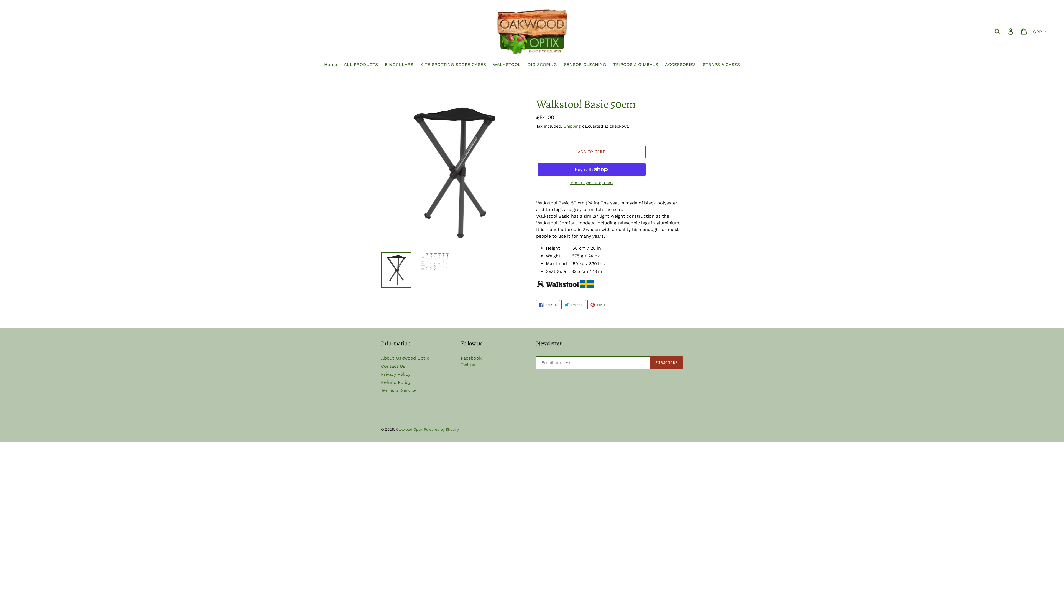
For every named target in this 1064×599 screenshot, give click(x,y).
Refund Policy (396, 382)
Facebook (471, 358)
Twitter (468, 364)
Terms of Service (398, 390)
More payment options (591, 183)
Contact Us (393, 366)
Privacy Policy (395, 374)
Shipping (572, 126)
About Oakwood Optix (405, 358)
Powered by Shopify (441, 429)
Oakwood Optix (409, 429)
